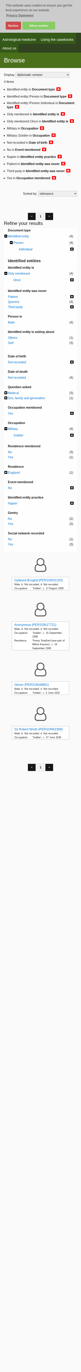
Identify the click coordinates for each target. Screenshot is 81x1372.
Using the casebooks (57, 40)
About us (9, 48)
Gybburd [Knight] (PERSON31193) (38, 580)
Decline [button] (13, 25)
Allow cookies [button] (38, 25)
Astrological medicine (19, 40)
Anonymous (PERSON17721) (35, 624)
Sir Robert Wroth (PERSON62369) (38, 729)
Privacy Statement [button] (19, 15)
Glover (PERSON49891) (31, 684)
